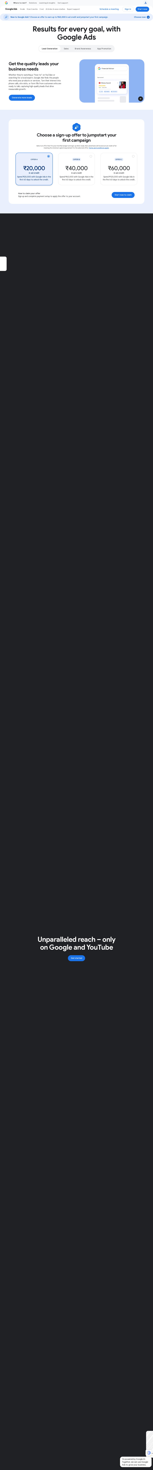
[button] (140, 98)
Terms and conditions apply (99, 148)
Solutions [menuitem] (33, 3)
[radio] (34, 169)
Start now (142, 9)
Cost (42, 9)
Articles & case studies (55, 9)
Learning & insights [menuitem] (47, 3)
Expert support (73, 9)
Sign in (128, 9)
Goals (22, 9)
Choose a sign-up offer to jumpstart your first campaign (76, 137)
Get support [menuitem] (63, 3)
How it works (32, 9)
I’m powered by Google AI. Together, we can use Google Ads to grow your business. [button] (135, 1462)
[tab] (50, 49)
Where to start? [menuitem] (20, 3)
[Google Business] (6, 3)
